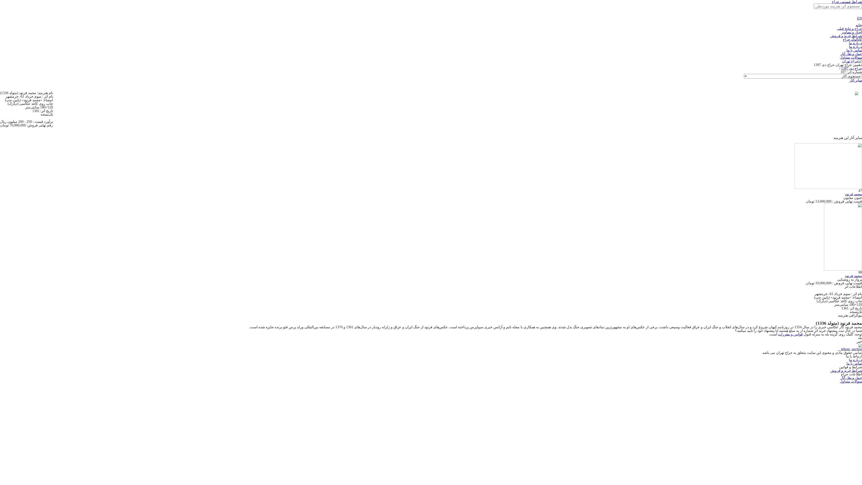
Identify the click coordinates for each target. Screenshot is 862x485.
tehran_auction (851, 349)
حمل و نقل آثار (851, 54)
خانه (859, 25)
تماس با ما (854, 50)
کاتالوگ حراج (852, 39)
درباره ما (855, 43)
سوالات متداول (851, 57)
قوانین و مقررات (790, 334)
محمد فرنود (853, 194)
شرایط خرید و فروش (846, 36)
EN (859, 18)
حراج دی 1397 (851, 68)
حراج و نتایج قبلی (849, 29)
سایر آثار (855, 80)
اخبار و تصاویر (851, 32)
